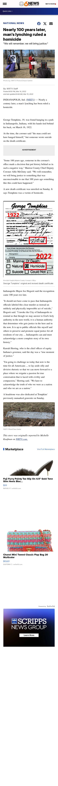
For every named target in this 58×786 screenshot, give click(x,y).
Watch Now (50, 4)
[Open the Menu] (4, 4)
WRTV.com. (22, 439)
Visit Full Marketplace (46, 449)
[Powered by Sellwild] (51, 606)
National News (13, 23)
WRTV (30, 99)
